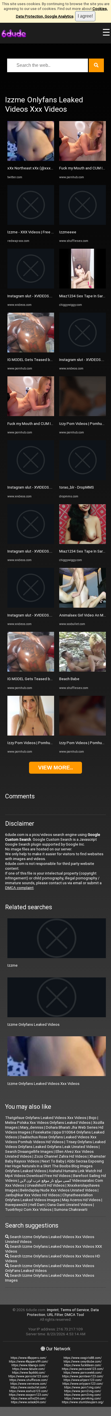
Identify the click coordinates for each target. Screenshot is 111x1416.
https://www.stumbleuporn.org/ (83, 1402)
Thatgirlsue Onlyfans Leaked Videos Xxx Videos (45, 1117)
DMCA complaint (19, 887)
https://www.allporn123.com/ (82, 1380)
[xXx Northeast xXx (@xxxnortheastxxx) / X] (30, 159)
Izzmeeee (67, 232)
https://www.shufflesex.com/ (28, 1380)
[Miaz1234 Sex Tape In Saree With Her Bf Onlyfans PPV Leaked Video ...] (82, 287)
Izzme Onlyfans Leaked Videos (33, 1024)
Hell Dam (37, 1204)
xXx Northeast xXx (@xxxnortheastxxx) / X (43, 168)
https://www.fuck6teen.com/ (82, 1365)
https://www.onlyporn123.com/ (82, 1384)
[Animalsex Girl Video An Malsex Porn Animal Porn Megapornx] (82, 606)
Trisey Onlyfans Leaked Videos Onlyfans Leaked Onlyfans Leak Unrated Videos (55, 1144)
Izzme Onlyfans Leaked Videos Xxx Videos (43, 1083)
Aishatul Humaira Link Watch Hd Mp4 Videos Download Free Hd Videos (53, 1173)
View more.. (55, 768)
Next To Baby (53, 1161)
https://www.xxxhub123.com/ (28, 1391)
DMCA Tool (74, 1314)
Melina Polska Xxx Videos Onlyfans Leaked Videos (48, 1122)
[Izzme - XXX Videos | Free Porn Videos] (30, 223)
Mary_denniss (31, 1127)
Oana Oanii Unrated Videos (69, 1204)
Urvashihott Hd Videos (46, 1185)
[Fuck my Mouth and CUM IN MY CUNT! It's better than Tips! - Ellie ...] (30, 414)
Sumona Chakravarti (70, 1209)
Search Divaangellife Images (29, 1151)
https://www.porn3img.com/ (82, 1395)
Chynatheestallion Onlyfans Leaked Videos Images (49, 1197)
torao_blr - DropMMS (76, 487)
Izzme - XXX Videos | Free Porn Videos (39, 232)
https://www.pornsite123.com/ (28, 1376)
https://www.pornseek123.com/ (83, 1369)
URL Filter (55, 1314)
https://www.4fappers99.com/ (28, 1361)
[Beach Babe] (82, 670)
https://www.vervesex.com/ (28, 1384)
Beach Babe (69, 678)
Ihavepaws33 (16, 1204)
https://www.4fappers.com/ (28, 1358)
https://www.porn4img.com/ (82, 1398)
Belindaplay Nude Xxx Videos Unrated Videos (58, 1190)
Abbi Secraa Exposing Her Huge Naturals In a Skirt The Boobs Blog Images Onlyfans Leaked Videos (54, 1166)
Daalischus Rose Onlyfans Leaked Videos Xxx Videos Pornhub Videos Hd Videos (50, 1139)
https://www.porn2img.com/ (82, 1391)
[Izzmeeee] (82, 223)
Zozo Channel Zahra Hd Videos (60, 1156)
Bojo (92, 1117)
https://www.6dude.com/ (28, 1369)
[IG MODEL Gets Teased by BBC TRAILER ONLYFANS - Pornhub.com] (30, 351)
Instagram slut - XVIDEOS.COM (32, 296)
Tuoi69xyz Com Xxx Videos (28, 1209)
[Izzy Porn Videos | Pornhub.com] (30, 734)
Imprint (53, 1309)
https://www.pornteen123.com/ (82, 1376)
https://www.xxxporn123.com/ (28, 1395)
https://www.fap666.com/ (28, 1373)
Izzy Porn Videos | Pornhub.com (34, 742)
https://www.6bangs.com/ (28, 1365)
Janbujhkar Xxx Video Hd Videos (32, 1195)
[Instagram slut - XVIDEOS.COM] (30, 287)
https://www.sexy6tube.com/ (82, 1361)
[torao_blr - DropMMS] (82, 478)
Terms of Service (74, 1309)
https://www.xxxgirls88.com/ (82, 1358)
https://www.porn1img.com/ (82, 1387)
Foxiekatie (42, 1132)
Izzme (12, 965)
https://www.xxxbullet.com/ (29, 1387)
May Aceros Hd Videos (81, 1199)
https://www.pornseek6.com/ (82, 1373)
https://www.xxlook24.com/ (28, 1402)
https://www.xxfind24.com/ (28, 1398)
